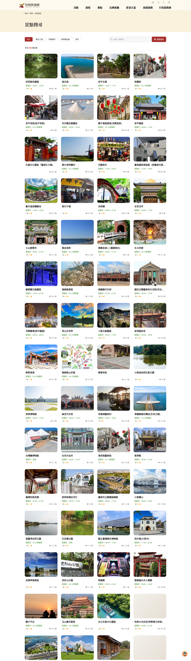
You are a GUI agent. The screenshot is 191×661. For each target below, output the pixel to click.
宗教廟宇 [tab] (51, 39)
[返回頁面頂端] (184, 657)
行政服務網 (165, 7)
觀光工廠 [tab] (39, 39)
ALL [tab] (28, 39)
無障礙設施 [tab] (65, 39)
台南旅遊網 (29, 5)
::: (149, 2)
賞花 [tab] (77, 39)
